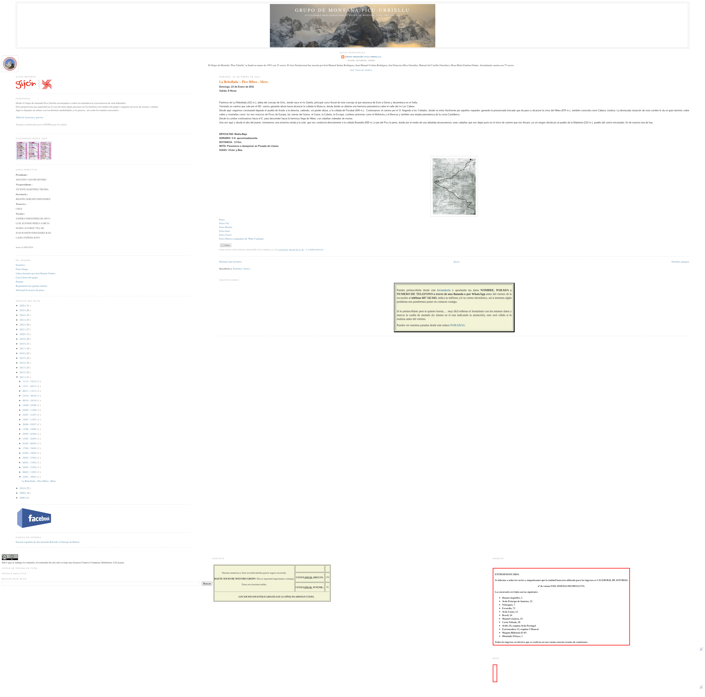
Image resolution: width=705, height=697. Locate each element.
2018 (22, 343)
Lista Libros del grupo (27, 277)
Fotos (222, 219)
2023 (22, 319)
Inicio (457, 261)
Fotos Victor (225, 234)
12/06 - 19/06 (30, 429)
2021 (22, 329)
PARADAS (457, 325)
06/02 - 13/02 (30, 472)
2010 (22, 488)
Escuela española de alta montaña (32, 542)
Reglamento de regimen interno (31, 285)
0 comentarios (314, 250)
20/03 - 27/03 (30, 457)
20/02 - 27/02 (30, 467)
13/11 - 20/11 (30, 386)
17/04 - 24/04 (30, 448)
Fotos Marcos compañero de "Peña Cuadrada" (241, 238)
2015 (22, 358)
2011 (22, 377)
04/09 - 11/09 (30, 410)
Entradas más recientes (230, 261)
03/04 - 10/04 (30, 453)
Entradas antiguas (680, 261)
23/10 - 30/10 (30, 395)
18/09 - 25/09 (30, 405)
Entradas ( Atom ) (241, 268)
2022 (22, 324)
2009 (22, 493)
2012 (22, 372)
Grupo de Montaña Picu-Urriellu (352, 10)
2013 (22, 367)
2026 (22, 305)
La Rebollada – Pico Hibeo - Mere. (244, 81)
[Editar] (701, 649)
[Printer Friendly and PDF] (225, 247)
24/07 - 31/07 (30, 414)
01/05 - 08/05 (30, 443)
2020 (22, 334)
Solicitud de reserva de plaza (30, 290)
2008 (22, 497)
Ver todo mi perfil (361, 70)
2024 (22, 315)
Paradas (19, 281)
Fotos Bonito (225, 227)
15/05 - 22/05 (30, 438)
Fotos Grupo (22, 269)
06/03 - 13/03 (30, 462)
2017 (22, 348)
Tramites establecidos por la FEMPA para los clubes (41, 124)
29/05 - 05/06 (30, 433)
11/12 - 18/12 (30, 381)
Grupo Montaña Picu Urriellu (363, 57)
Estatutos (20, 265)
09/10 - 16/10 (30, 400)
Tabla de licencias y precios (29, 117)
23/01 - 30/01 (30, 476)
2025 (22, 310)
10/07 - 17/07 (30, 419)
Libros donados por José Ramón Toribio (35, 273)
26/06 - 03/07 (30, 424)
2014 (22, 362)
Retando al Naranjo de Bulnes (64, 542)
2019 (22, 339)
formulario (444, 290)
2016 (22, 353)
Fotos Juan (224, 231)
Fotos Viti (224, 223)
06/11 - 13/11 (30, 390)
